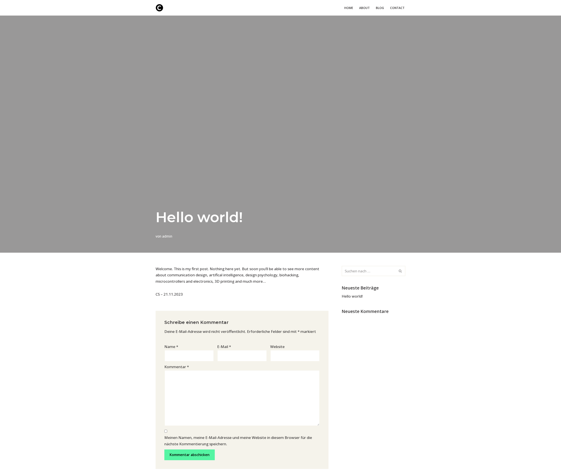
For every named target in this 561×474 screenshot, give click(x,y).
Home (348, 8)
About (364, 8)
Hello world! (352, 296)
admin (167, 236)
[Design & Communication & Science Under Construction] (159, 8)
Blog (380, 8)
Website (277, 346)
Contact (397, 8)
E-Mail (224, 346)
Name (171, 346)
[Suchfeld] (400, 271)
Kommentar (176, 366)
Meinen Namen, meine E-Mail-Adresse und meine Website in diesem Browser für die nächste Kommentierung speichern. (238, 440)
